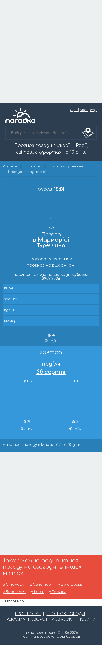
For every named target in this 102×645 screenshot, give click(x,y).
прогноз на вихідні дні (51, 265)
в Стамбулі (13, 584)
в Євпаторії (41, 584)
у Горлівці (58, 592)
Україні (65, 145)
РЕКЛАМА (16, 619)
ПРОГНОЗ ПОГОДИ (66, 614)
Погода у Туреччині (65, 166)
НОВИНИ (87, 619)
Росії (81, 145)
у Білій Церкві (70, 584)
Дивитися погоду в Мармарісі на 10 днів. (42, 445)
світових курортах (38, 152)
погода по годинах (51, 259)
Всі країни (33, 166)
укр (84, 110)
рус (74, 110)
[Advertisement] (51, 51)
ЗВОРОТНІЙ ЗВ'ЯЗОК (52, 619)
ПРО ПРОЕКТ (28, 614)
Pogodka (10, 166)
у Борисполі (14, 592)
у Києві (37, 592)
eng (93, 110)
